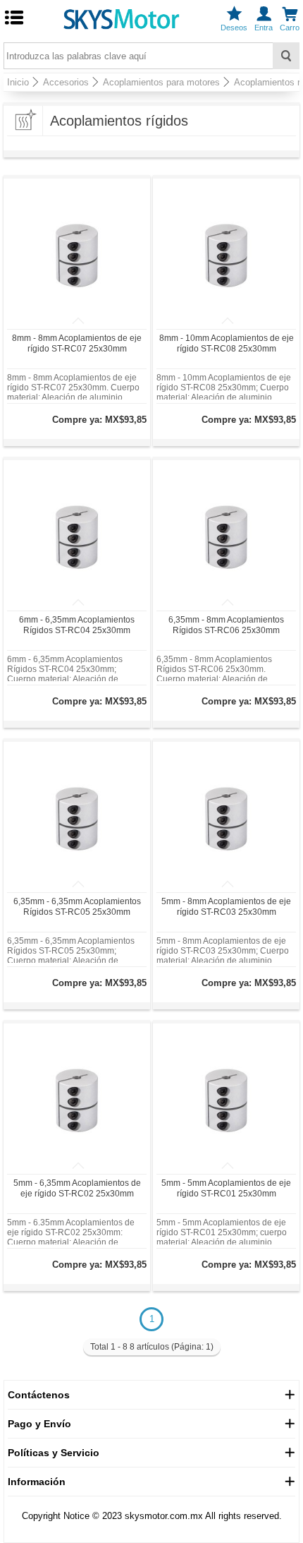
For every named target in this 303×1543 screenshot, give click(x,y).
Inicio (18, 82)
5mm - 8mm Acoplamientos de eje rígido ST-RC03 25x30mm (226, 906)
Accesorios (66, 82)
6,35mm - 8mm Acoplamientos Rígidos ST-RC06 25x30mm (226, 625)
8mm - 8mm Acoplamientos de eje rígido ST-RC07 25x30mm (77, 343)
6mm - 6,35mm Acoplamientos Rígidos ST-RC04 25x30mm (77, 625)
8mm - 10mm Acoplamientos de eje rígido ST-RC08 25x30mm (226, 343)
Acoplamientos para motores (161, 82)
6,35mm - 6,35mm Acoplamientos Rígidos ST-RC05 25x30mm (77, 906)
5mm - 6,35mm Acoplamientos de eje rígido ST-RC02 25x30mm (77, 1188)
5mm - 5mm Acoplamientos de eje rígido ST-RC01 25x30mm (226, 1188)
